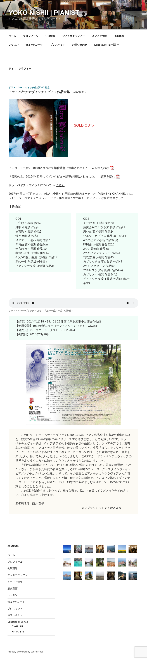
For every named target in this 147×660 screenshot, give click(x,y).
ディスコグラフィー (73, 36)
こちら (60, 185)
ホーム (12, 36)
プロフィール (30, 36)
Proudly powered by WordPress (25, 651)
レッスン (14, 44)
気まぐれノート (34, 44)
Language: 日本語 (105, 44)
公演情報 (50, 36)
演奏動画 (119, 36)
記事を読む (102, 167)
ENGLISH (17, 626)
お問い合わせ (79, 44)
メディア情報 (99, 36)
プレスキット (57, 44)
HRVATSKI (18, 631)
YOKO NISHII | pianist (44, 12)
